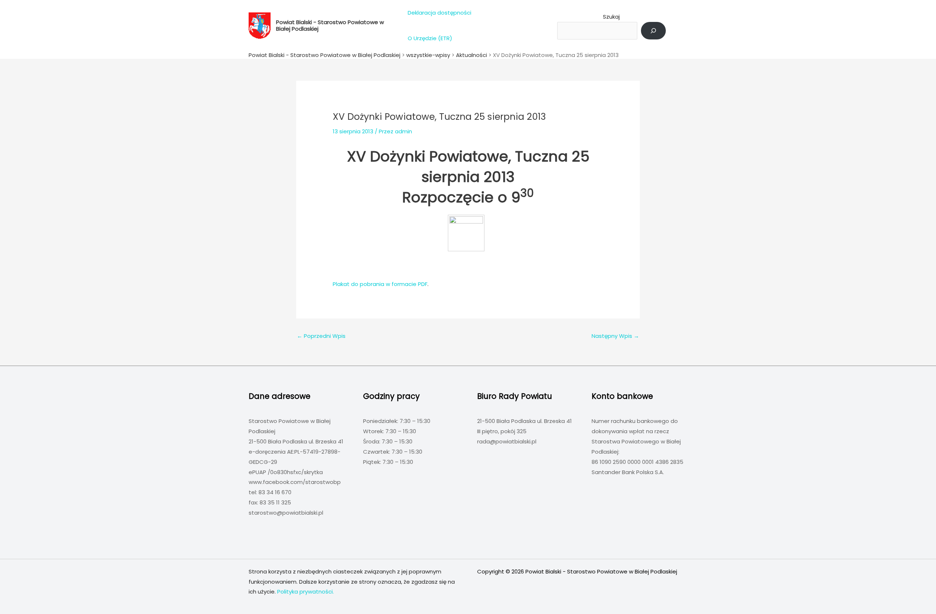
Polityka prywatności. (305, 591)
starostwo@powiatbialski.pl (286, 512)
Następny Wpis (615, 336)
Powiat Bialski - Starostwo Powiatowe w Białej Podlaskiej (330, 25)
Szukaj (611, 16)
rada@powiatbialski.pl (506, 441)
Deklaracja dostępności (439, 12)
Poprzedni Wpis (321, 336)
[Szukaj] (653, 30)
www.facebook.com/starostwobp (295, 482)
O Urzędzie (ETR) (430, 38)
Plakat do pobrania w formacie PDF (380, 284)
